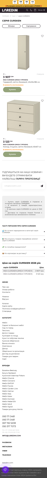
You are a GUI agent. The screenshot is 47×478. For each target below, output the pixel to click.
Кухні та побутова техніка (13, 338)
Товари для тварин (10, 356)
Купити (12, 90)
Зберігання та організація (13, 351)
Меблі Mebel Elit (9, 401)
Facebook (6, 442)
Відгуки (5, 299)
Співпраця (6, 311)
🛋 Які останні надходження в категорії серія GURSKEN (20, 231)
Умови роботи (8, 290)
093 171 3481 (8, 416)
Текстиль (6, 330)
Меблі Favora (7, 386)
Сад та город (7, 328)
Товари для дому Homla (12, 409)
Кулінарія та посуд (10, 336)
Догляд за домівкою (11, 354)
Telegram (6, 455)
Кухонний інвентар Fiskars (13, 376)
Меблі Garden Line (10, 389)
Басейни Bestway (9, 370)
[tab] (23, 231)
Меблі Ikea (6, 394)
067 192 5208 (9, 423)
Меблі (4, 323)
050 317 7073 (9, 426)
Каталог (5, 303)
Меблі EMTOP (8, 383)
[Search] (27, 10)
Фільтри (11, 26)
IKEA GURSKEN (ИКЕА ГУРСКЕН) (15, 80)
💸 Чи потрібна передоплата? (14, 247)
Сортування (31, 26)
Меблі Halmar (8, 391)
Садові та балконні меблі (13, 325)
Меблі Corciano (8, 381)
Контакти (6, 292)
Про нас (5, 287)
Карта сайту (7, 306)
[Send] (42, 186)
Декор (5, 349)
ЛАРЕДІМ (5, 16)
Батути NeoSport (9, 373)
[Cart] (35, 10)
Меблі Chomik (8, 378)
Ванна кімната (8, 343)
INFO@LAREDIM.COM (11, 436)
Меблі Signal (7, 407)
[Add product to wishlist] (42, 36)
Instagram (7, 447)
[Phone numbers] (31, 10)
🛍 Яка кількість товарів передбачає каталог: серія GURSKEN (20, 240)
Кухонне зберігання (10, 341)
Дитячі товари (8, 333)
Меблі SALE (7, 404)
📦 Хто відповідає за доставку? (14, 253)
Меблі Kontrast (8, 399)
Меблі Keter (7, 396)
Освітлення (7, 346)
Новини (5, 296)
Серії (14, 16)
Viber (4, 451)
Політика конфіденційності (13, 309)
